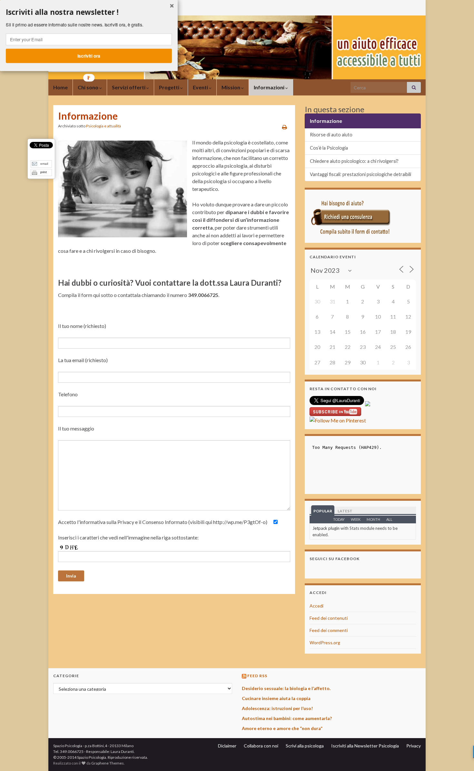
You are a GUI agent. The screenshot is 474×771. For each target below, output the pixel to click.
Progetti (169, 87)
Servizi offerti (129, 87)
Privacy (413, 745)
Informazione (326, 121)
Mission (231, 87)
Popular (322, 511)
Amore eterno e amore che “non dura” (282, 728)
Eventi (201, 87)
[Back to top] (459, 756)
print (43, 172)
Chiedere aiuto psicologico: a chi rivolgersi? (354, 161)
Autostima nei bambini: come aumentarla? (287, 718)
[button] (89, 12)
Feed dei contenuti (329, 618)
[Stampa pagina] (284, 127)
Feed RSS (257, 675)
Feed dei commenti (329, 630)
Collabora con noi (261, 745)
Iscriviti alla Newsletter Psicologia (365, 745)
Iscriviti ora (88, 56)
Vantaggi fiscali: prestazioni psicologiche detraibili (360, 174)
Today (339, 519)
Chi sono (88, 87)
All (389, 519)
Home (60, 87)
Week (355, 519)
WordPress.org (325, 642)
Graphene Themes (107, 763)
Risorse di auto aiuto (331, 134)
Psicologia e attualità (103, 126)
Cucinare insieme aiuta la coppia (276, 698)
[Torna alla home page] (237, 47)
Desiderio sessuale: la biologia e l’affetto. (286, 688)
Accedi (316, 605)
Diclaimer (227, 745)
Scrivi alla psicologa (305, 745)
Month (373, 519)
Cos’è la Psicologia (329, 148)
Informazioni (269, 87)
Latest (345, 511)
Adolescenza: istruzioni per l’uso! (277, 708)
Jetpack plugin (326, 528)
